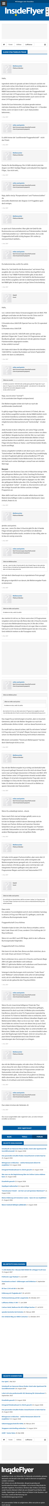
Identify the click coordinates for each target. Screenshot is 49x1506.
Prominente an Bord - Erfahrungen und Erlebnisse (19, 1281)
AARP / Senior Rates (9, 1433)
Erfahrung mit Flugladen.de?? (12, 1293)
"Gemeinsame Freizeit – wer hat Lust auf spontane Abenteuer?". (23, 1191)
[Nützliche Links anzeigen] (45, 44)
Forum (40, 1137)
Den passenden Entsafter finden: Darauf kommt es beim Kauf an (23, 1156)
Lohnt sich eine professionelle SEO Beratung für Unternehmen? (23, 1393)
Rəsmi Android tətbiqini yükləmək (14, 1205)
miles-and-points (18, 125)
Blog (9, 1137)
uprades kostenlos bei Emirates (13, 1312)
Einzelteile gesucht (8, 1181)
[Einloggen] (47, 14)
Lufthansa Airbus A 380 (10, 1303)
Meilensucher (17, 66)
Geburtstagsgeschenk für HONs (12, 1424)
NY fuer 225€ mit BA (9, 1288)
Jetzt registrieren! (24, 1128)
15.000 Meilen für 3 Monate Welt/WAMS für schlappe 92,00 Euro (24, 1270)
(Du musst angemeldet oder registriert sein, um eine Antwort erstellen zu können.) (22, 1118)
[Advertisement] (24, 1234)
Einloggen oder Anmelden (25, 1)
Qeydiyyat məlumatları (10, 1186)
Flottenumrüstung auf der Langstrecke (15, 1298)
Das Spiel (5, 1381)
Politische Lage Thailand (10, 1277)
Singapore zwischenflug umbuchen (14, 1428)
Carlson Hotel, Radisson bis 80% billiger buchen (18, 1307)
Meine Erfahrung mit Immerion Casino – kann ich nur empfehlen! (24, 1198)
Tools (24, 1137)
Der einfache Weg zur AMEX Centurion (15, 1317)
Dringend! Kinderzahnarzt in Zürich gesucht (17, 1170)
